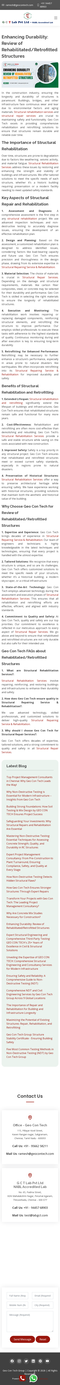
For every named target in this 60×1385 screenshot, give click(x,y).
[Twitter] (26, 1361)
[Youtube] (47, 1361)
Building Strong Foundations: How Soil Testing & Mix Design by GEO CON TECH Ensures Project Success (29, 810)
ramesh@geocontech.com (19, 5)
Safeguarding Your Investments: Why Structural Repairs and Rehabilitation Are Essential (28, 825)
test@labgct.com (36, 1215)
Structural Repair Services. (40, 277)
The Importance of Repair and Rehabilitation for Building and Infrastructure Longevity (24, 1009)
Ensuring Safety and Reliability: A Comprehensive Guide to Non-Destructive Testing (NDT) (25, 979)
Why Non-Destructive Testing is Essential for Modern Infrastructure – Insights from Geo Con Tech (29, 795)
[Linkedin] (33, 1361)
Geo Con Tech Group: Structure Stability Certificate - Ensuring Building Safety (29, 1038)
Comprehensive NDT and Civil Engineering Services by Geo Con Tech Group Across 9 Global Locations (29, 994)
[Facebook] (12, 1361)
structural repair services (19, 116)
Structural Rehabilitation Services (23, 436)
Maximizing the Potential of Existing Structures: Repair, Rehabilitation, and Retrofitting (29, 1023)
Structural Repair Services (31, 632)
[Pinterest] (40, 1361)
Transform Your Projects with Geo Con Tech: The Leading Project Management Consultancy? (29, 902)
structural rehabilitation (22, 218)
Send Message (22, 1339)
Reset (43, 1339)
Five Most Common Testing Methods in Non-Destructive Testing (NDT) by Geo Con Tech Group (30, 1053)
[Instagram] (19, 1361)
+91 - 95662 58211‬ (36, 1146)
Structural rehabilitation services (33, 112)
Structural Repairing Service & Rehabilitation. (28, 267)
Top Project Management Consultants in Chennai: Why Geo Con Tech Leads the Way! (29, 781)
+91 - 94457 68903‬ (36, 1208)
